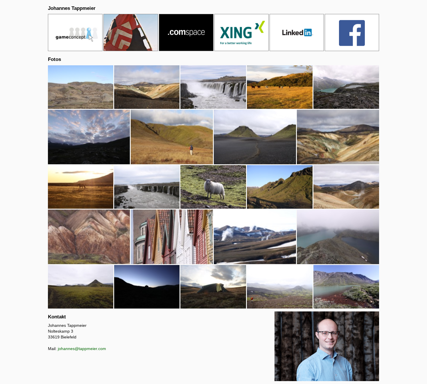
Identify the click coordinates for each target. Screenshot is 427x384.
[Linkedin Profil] (297, 32)
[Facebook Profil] (352, 32)
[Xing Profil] (241, 32)
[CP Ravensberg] (130, 32)
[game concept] (75, 32)
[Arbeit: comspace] (186, 32)
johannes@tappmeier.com (82, 348)
